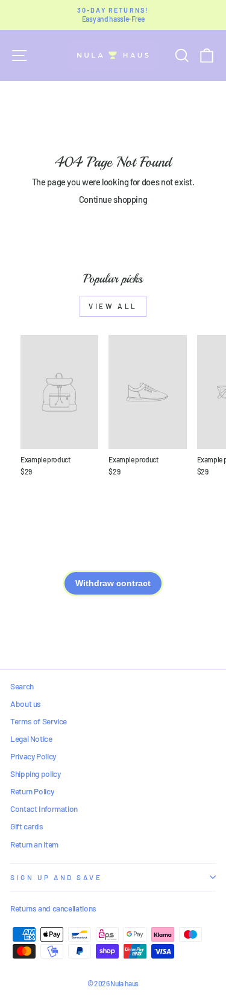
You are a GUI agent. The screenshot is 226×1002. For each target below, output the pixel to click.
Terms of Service (38, 721)
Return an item (34, 844)
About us (25, 703)
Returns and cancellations (53, 908)
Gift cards (26, 826)
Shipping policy (35, 773)
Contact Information (44, 808)
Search (22, 686)
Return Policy (32, 791)
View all (113, 306)
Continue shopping (113, 199)
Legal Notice (31, 738)
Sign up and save (56, 877)
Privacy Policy (33, 756)
